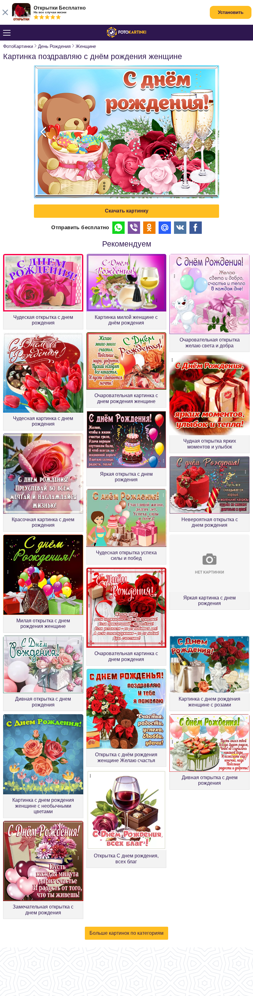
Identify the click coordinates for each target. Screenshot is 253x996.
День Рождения (54, 46)
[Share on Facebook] (195, 227)
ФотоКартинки (18, 46)
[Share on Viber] (134, 227)
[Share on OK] (149, 227)
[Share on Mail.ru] (165, 227)
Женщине (86, 46)
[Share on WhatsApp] (118, 227)
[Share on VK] (180, 227)
